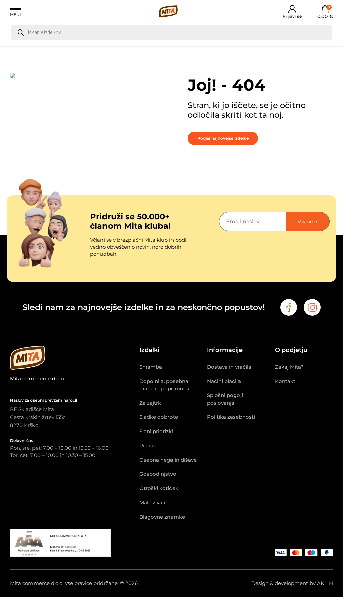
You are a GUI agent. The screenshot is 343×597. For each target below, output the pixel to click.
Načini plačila (224, 381)
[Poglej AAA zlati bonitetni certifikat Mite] (60, 555)
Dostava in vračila (229, 366)
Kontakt (285, 381)
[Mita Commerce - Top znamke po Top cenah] (74, 359)
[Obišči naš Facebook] (288, 307)
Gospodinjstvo (157, 474)
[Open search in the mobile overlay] (171, 32)
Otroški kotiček (158, 488)
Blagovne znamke (162, 517)
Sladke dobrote (158, 417)
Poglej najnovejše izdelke (223, 138)
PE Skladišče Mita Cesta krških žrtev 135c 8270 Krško (37, 417)
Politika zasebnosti (231, 417)
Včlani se (307, 221)
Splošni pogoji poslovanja (225, 399)
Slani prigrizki (156, 431)
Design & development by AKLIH (292, 583)
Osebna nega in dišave (168, 460)
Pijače (147, 445)
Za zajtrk (150, 403)
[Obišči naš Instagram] (312, 307)
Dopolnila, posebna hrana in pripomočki (165, 385)
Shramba (150, 366)
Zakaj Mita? (289, 366)
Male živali (152, 502)
